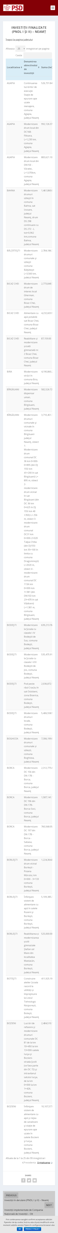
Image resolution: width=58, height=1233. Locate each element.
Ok (19, 1229)
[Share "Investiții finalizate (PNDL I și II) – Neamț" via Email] (34, 1180)
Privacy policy (32, 1229)
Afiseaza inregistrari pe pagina (27, 48)
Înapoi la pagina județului (19, 39)
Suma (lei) (47, 67)
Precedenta (30, 1162)
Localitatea (13, 67)
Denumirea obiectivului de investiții (30, 67)
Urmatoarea (43, 1162)
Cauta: (19, 55)
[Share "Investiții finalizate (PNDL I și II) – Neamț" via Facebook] (23, 1180)
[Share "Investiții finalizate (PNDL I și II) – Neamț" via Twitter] (29, 1180)
